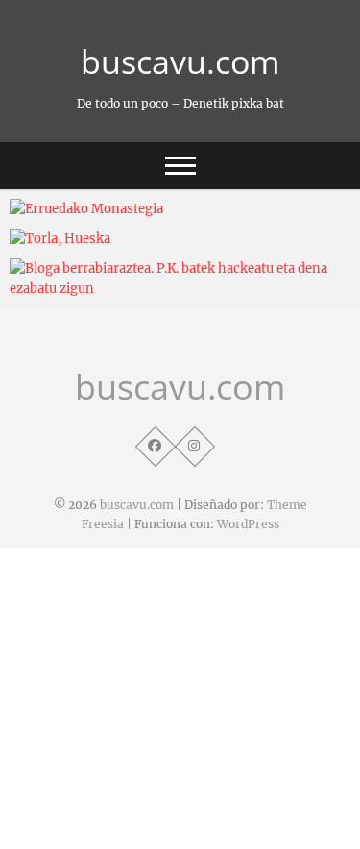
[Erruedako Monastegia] (180, 209)
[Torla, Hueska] (180, 239)
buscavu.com (180, 61)
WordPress (248, 524)
